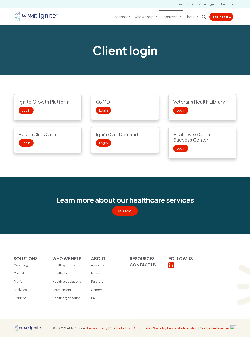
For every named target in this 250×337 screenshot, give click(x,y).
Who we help (143, 17)
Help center (225, 4)
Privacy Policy (97, 328)
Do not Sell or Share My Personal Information (165, 328)
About (189, 17)
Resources (169, 17)
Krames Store (187, 4)
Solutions (119, 17)
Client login (206, 4)
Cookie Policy (120, 328)
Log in (26, 110)
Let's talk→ (125, 211)
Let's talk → (222, 17)
